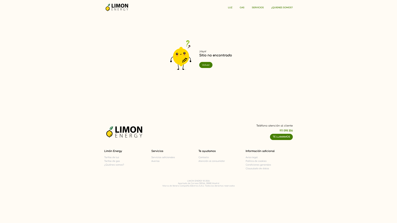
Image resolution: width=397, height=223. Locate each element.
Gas (242, 7)
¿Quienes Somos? (282, 7)
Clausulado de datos (257, 168)
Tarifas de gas (112, 161)
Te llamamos (281, 137)
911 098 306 (286, 130)
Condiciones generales (258, 165)
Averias (155, 161)
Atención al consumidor (211, 161)
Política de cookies (256, 161)
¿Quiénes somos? (114, 165)
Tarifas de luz (111, 157)
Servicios (258, 7)
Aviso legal (252, 157)
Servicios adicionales (163, 157)
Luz (230, 7)
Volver (206, 64)
